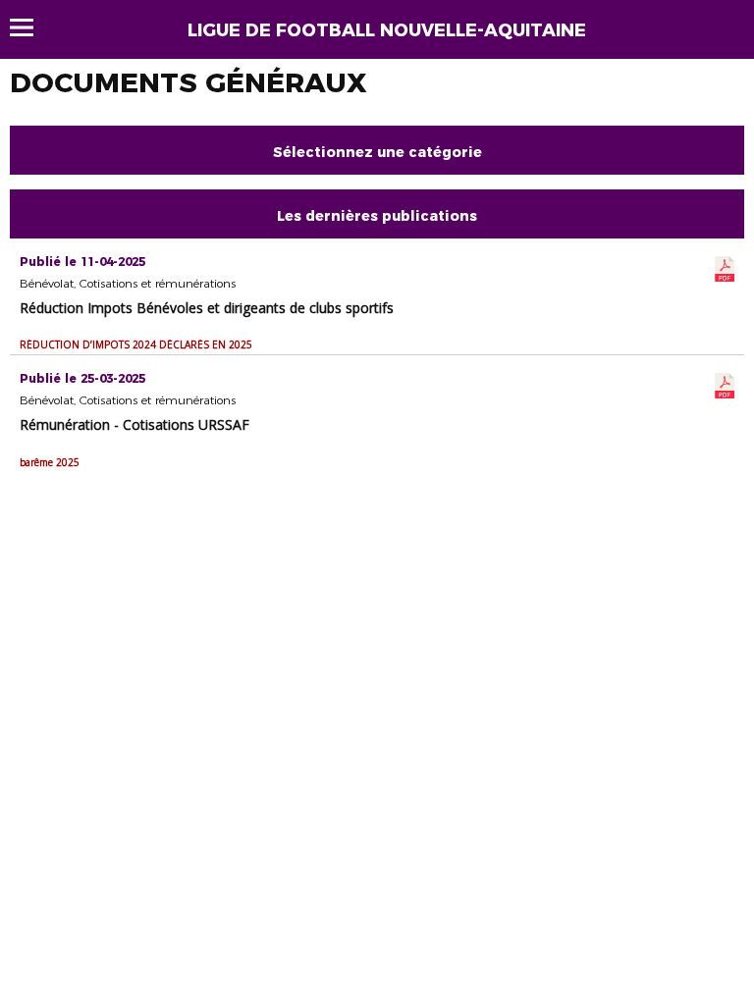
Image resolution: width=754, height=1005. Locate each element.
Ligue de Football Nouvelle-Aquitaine (387, 30)
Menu (31, 27)
